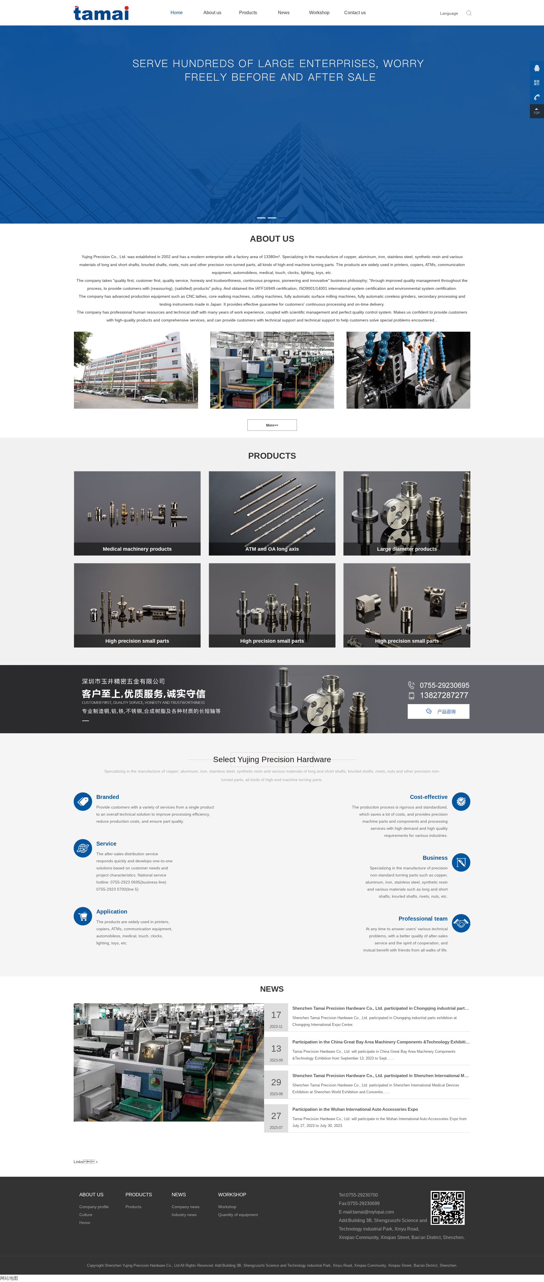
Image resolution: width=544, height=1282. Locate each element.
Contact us (355, 12)
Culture (85, 1214)
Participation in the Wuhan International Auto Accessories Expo (355, 1109)
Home (177, 12)
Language (449, 13)
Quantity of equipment (238, 1214)
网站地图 (9, 1278)
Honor (84, 1222)
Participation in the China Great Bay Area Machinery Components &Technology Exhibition (381, 1041)
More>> (272, 425)
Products (248, 12)
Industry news (184, 1214)
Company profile (94, 1206)
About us (212, 12)
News (284, 12)
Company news (185, 1206)
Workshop (319, 12)
